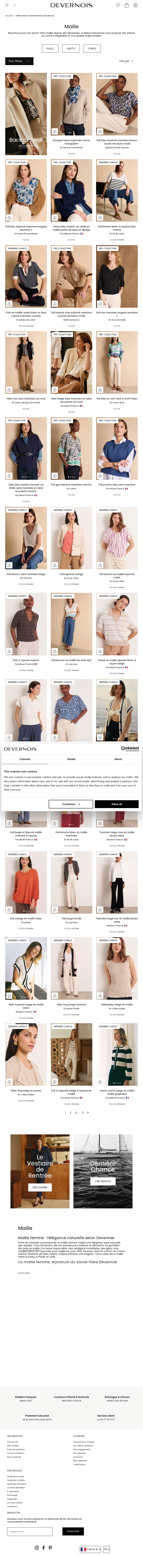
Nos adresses (79, 1453)
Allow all (116, 804)
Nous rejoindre (80, 1460)
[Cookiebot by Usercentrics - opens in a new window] (123, 749)
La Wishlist (12, 1506)
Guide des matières (16, 1480)
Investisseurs (79, 1464)
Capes (92, 48)
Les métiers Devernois (83, 1445)
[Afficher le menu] (7, 5)
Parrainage (12, 1495)
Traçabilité (12, 1499)
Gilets (71, 48)
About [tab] (118, 759)
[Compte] (135, 5)
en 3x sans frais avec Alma (37, 1417)
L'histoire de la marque (83, 1442)
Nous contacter (14, 1457)
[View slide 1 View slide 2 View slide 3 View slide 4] (117, 104)
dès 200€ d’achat (71, 1399)
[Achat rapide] (55, 131)
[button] (14, 5)
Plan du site (12, 1442)
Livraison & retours (15, 1453)
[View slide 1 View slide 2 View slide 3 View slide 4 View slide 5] (117, 190)
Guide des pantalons (16, 1484)
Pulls (50, 48)
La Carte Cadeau (15, 1502)
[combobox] (90, 1549)
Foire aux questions (16, 1449)
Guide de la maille (15, 1476)
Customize (69, 804)
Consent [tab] (25, 759)
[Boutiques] (118, 5)
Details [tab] (71, 759)
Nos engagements (81, 1449)
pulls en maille (31, 1248)
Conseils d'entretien (16, 1487)
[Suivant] (88, 1113)
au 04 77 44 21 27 (106, 1417)
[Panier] (127, 5)
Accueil (9, 15)
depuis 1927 (25, 1399)
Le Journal (78, 1457)
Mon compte (12, 1445)
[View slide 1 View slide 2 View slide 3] (71, 104)
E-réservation (13, 1491)
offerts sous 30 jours (117, 1399)
